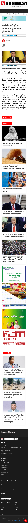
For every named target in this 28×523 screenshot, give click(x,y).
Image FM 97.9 (4, 465)
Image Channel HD (5, 463)
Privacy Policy (4, 474)
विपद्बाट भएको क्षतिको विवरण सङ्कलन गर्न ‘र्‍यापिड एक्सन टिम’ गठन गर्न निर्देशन (13, 372)
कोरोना (13, 14)
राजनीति (2, 507)
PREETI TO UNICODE (6, 503)
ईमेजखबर (8, 41)
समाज (2, 514)
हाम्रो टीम (3, 493)
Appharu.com (17, 520)
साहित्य (16, 510)
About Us (3, 460)
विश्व (16, 503)
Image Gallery (4, 470)
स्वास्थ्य (16, 507)
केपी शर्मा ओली (6, 14)
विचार (2, 510)
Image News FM (4, 467)
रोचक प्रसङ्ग (17, 505)
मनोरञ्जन (16, 512)
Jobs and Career (4, 472)
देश (1, 505)
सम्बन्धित (5, 124)
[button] (25, 11)
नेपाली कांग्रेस (20, 14)
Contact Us (3, 458)
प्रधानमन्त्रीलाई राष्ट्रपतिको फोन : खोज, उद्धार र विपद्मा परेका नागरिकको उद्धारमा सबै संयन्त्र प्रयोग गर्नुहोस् (14, 418)
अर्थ (1, 512)
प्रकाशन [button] (19, 11)
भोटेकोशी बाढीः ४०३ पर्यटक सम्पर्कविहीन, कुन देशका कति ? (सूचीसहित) (14, 395)
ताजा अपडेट (7, 353)
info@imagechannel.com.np (6, 453)
